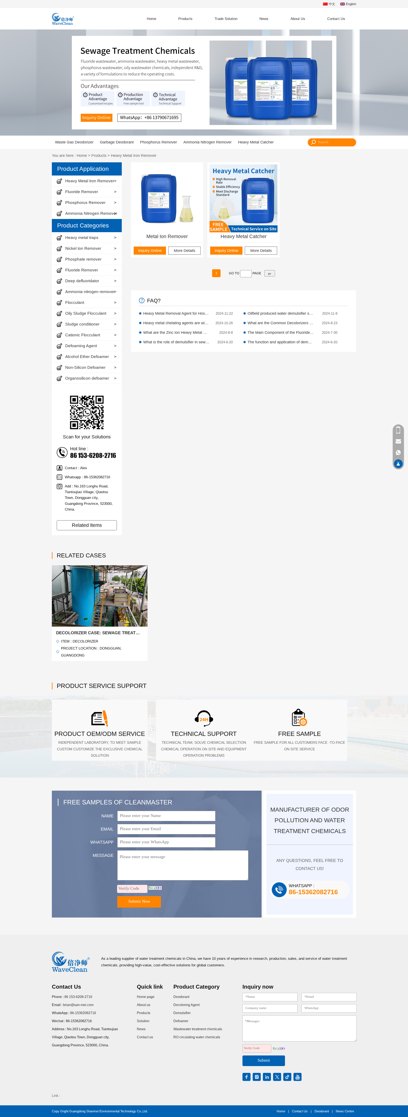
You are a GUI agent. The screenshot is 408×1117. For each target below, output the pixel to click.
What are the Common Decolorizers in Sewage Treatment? (281, 323)
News (263, 19)
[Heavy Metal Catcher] (244, 198)
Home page (145, 997)
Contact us (145, 1037)
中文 (332, 4)
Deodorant (181, 997)
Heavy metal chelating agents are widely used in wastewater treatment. (176, 323)
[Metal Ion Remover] (167, 198)
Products (185, 19)
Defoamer (180, 1021)
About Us (297, 19)
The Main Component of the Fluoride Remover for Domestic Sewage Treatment (281, 332)
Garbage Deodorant (117, 142)
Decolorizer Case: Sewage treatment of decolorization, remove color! (99, 632)
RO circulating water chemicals (196, 1037)
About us (143, 1005)
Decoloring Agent (186, 1005)
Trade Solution (226, 19)
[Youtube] (297, 1077)
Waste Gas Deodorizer (74, 142)
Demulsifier (182, 1013)
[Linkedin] (267, 1077)
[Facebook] (246, 1077)
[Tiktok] (287, 1077)
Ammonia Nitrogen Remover (207, 142)
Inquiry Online (150, 250)
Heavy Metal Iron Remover (133, 155)
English (351, 4)
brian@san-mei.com (78, 1005)
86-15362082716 (83, 1013)
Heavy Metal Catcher (256, 142)
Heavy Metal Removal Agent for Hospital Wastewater (176, 313)
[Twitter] (277, 1077)
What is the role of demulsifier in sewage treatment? (176, 342)
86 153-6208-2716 (78, 997)
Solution (143, 1021)
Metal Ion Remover (167, 236)
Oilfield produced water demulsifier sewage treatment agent (281, 313)
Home (151, 19)
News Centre (345, 1111)
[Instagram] (257, 1077)
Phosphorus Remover (158, 142)
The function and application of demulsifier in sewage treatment (281, 342)
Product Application (83, 169)
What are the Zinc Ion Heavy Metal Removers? (176, 332)
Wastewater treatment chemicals (197, 1029)
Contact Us (336, 19)
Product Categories (83, 225)
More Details (184, 250)
